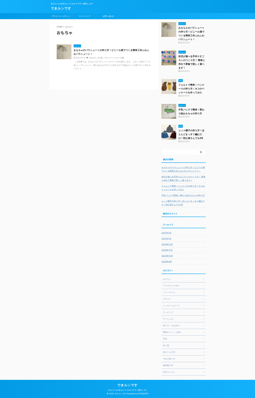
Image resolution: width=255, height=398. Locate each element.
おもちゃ (92, 58)
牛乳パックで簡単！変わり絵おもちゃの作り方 (183, 195)
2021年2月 (166, 232)
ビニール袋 (119, 58)
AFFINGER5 (143, 394)
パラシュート (108, 58)
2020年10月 (167, 256)
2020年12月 (167, 244)
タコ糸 (100, 58)
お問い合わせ (108, 16)
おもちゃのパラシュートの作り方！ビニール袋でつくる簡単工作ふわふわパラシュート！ (183, 169)
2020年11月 (167, 250)
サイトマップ (84, 16)
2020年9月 (166, 261)
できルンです (61, 8)
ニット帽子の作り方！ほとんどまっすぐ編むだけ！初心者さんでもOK (191, 134)
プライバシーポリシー (61, 16)
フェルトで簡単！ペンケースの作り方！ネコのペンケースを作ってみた (191, 88)
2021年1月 (166, 238)
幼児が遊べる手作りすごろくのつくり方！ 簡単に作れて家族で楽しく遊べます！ (183, 178)
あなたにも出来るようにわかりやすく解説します (127, 390)
